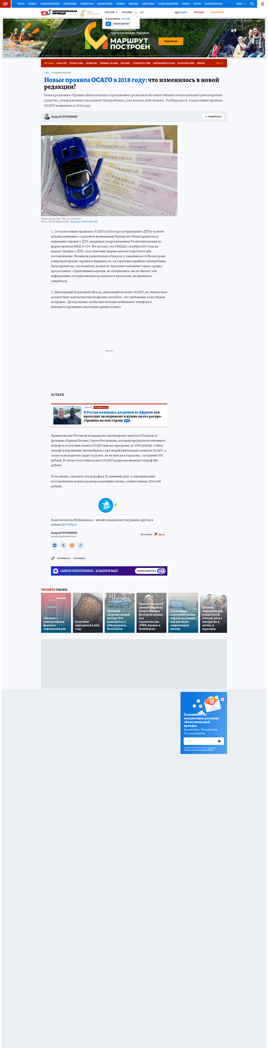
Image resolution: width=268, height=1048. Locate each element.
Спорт (197, 3)
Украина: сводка (109, 63)
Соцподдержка (168, 3)
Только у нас (76, 63)
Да (108, 24)
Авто (47, 72)
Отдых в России (141, 63)
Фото (21, 3)
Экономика (104, 3)
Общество (87, 3)
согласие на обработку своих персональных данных (200, 748)
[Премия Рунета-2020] (88, 12)
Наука (186, 3)
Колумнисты (213, 3)
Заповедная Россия (164, 63)
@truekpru (69, 524)
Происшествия (186, 63)
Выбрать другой (121, 24)
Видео (32, 3)
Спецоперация (50, 3)
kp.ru (162, 534)
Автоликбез (79, 558)
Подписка (217, 12)
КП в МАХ (125, 63)
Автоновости (63, 558)
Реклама (199, 12)
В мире (120, 3)
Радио (183, 12)
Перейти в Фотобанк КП (84, 221)
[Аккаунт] (262, 4)
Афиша (201, 63)
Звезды (133, 3)
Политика (69, 3)
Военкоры (91, 63)
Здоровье (148, 3)
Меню (5, 4)
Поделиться (214, 116)
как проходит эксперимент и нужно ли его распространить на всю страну (123, 416)
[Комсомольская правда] (59, 12)
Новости (62, 63)
